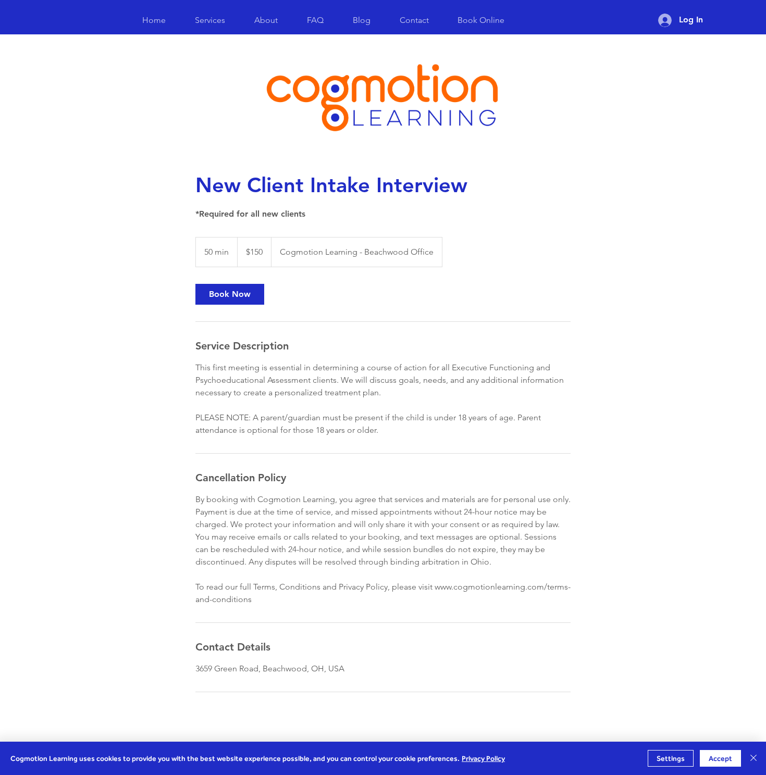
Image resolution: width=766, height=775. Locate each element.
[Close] (753, 758)
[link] (229, 294)
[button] (480, 20)
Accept (720, 758)
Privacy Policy (483, 758)
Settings (671, 758)
